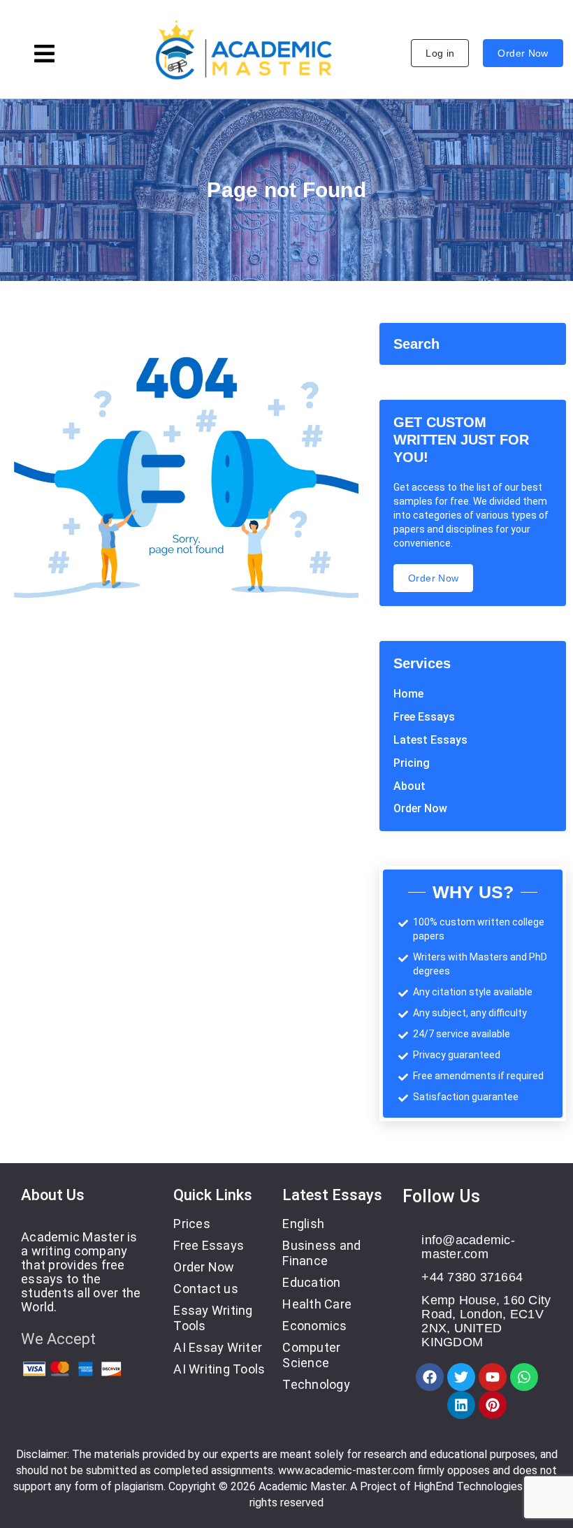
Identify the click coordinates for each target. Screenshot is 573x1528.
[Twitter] (461, 1377)
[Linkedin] (461, 1405)
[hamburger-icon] (44, 55)
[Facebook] (430, 1377)
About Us (53, 1195)
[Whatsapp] (524, 1377)
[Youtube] (493, 1377)
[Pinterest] (493, 1405)
